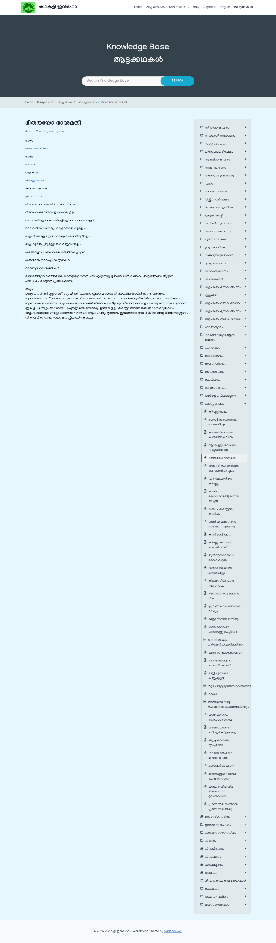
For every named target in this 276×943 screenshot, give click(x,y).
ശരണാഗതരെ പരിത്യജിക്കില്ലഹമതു (222, 730)
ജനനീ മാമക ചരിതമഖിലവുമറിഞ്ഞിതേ (225, 643)
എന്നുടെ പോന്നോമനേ (225, 653)
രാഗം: (213, 694)
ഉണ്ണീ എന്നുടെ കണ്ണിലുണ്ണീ (218, 676)
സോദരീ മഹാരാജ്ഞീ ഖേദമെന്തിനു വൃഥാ (223, 469)
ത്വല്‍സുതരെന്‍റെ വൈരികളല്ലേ (221, 558)
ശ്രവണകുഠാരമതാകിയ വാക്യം (224, 609)
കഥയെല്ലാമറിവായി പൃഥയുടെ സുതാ (222, 777)
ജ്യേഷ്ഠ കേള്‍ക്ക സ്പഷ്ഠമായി (218, 743)
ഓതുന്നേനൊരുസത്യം (223, 619)
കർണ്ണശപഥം (88, 102)
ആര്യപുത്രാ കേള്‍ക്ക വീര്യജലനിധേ (222, 448)
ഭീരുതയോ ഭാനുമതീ (114, 102)
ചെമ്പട (30, 164)
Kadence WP (173, 931)
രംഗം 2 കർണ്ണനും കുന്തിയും (220, 512)
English (225, 7)
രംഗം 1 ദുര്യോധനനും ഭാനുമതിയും (223, 422)
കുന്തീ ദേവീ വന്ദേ (220, 535)
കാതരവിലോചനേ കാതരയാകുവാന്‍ (221, 435)
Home (138, 7)
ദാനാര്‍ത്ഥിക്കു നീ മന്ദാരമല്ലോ (220, 571)
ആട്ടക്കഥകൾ (155, 7)
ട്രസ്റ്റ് (196, 7)
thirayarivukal (243, 7)
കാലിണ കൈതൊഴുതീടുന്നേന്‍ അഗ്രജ (223, 496)
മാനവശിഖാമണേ (221, 766)
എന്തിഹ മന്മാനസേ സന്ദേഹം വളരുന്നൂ (222, 524)
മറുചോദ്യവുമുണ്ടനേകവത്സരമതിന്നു (232, 686)
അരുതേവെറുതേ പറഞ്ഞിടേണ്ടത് (219, 663)
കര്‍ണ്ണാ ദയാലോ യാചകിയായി (220, 545)
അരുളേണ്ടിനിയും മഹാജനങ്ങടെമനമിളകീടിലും (228, 705)
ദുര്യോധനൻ (34, 196)
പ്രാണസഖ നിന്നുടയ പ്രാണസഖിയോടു (223, 807)
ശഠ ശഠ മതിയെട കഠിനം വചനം (220, 756)
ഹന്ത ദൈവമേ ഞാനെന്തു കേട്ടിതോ (222, 630)
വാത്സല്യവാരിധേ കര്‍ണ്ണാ (220, 481)
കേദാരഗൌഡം (36, 149)
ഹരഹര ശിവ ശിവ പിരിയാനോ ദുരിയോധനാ (221, 791)
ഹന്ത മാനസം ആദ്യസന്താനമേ (220, 717)
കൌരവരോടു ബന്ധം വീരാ (223, 596)
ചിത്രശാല (209, 7)
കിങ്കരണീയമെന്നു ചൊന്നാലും (221, 583)
